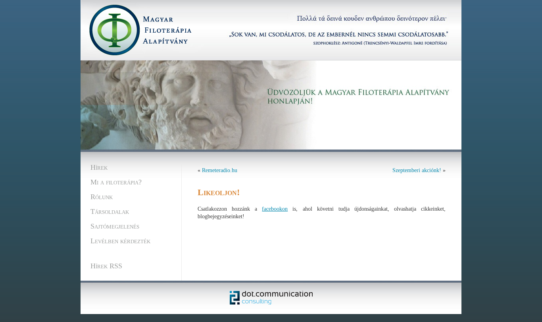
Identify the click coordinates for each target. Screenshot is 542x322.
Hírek (99, 167)
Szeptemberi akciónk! (416, 170)
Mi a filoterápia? (116, 182)
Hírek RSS (106, 266)
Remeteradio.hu (219, 170)
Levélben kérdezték (120, 241)
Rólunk (101, 197)
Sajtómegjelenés (114, 226)
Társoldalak (109, 211)
